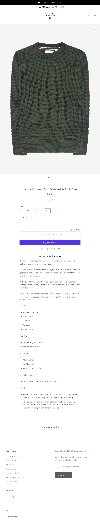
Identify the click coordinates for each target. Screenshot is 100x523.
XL (41, 210)
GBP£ (8, 511)
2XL (47, 210)
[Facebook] (7, 496)
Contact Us (11, 469)
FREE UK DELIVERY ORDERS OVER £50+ (50, 2)
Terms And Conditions (16, 477)
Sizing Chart (75, 230)
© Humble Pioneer (12, 516)
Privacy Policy (12, 473)
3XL (55, 210)
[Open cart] (95, 16)
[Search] (89, 16)
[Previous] (43, 177)
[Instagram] (13, 496)
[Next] (56, 177)
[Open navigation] (5, 16)
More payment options (50, 248)
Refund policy (12, 481)
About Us (10, 464)
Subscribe (63, 475)
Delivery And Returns (15, 456)
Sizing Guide (11, 460)
